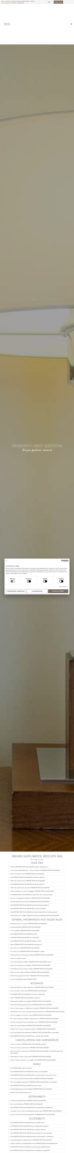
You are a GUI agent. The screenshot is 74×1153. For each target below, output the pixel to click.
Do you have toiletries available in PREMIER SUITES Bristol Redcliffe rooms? (31, 962)
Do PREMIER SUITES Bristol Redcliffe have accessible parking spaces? (29, 1126)
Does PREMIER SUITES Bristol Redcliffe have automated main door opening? (31, 1133)
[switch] (29, 581)
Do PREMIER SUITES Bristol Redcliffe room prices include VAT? (27, 994)
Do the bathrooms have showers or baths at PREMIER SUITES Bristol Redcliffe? (31, 969)
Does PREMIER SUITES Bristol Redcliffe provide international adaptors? (29, 905)
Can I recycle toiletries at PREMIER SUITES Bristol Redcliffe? (26, 1104)
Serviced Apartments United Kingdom (20, 1)
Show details (62, 586)
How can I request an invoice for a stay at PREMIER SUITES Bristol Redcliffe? (31, 1015)
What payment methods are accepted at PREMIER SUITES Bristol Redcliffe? (30, 1001)
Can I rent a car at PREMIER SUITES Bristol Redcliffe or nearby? (27, 951)
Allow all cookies (58, 591)
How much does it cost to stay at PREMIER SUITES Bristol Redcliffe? (28, 991)
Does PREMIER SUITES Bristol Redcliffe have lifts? (23, 934)
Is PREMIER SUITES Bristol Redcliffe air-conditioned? (24, 937)
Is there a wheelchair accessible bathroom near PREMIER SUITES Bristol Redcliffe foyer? (34, 1143)
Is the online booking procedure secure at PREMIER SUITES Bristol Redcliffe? (31, 1005)
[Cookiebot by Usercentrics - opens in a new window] (62, 561)
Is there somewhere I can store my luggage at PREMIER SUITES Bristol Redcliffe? (32, 891)
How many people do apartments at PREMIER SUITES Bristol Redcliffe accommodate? (33, 1082)
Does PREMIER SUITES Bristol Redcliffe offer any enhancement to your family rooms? (33, 1075)
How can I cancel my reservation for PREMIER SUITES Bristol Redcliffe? (29, 1048)
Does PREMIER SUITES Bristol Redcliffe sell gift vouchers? (26, 941)
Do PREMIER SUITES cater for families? (21, 1068)
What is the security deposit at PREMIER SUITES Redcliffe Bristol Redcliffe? (30, 1026)
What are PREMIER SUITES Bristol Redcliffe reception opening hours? (29, 867)
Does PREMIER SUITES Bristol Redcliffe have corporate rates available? (29, 1036)
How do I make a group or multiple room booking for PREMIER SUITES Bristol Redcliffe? (34, 1008)
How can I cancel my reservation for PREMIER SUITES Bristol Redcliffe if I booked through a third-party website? (36, 1052)
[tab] (37, 867)
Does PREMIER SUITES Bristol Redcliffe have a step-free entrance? (28, 1129)
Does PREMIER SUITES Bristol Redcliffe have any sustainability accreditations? (31, 1107)
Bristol (32, 1)
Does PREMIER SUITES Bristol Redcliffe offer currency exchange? (28, 908)
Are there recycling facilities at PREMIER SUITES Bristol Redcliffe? (28, 1101)
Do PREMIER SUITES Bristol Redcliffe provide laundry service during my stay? (31, 895)
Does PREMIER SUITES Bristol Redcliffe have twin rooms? (25, 1085)
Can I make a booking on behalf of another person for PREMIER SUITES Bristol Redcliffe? (34, 1019)
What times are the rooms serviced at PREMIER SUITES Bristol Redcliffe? (30, 888)
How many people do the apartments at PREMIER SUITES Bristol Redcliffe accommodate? (34, 1032)
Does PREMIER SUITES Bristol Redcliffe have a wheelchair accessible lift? (30, 1150)
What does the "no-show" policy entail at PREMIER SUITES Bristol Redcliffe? (30, 1056)
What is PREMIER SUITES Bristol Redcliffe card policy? (25, 998)
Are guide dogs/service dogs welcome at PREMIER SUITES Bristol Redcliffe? (31, 1140)
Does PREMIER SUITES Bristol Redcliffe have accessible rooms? (27, 1123)
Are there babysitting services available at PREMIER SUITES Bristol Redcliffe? (31, 1089)
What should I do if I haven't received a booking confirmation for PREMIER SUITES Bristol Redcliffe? (37, 1012)
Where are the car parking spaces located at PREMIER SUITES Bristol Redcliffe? (32, 955)
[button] (71, 24)
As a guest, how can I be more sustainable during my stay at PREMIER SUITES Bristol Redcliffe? (36, 1111)
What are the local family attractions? (20, 1092)
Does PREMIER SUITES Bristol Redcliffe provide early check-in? (27, 877)
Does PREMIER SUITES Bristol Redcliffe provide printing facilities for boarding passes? (33, 912)
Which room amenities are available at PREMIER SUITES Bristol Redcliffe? (30, 965)
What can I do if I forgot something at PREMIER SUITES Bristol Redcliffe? (30, 972)
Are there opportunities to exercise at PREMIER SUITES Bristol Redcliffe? (30, 902)
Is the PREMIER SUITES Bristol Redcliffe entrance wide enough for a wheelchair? (32, 1136)
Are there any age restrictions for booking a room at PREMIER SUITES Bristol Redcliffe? (34, 1022)
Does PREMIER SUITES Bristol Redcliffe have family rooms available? (29, 1072)
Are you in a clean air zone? (18, 958)
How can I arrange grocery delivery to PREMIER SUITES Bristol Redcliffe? (30, 898)
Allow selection (37, 591)
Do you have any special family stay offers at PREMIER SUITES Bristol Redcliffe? (31, 1079)
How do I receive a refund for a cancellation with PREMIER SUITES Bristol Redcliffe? (33, 1060)
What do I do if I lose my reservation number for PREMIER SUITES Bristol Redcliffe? (33, 1029)
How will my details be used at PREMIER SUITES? (23, 979)
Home (2, 1)
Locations (8, 1)
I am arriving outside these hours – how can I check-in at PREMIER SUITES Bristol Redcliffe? (35, 870)
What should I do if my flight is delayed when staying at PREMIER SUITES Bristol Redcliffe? (34, 915)
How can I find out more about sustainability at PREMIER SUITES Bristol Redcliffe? (32, 1114)
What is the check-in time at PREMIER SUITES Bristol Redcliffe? (27, 874)
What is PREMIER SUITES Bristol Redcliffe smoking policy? (26, 944)
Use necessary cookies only (16, 591)
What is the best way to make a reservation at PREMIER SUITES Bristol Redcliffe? (32, 987)
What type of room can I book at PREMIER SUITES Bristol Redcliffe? (28, 924)
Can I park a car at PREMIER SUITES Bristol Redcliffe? (25, 948)
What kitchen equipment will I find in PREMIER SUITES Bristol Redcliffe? (29, 976)
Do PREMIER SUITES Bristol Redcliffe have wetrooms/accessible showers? (30, 1147)
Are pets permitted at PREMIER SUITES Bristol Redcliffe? (25, 927)
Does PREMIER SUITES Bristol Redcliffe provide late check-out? (27, 884)
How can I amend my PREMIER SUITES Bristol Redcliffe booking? (28, 1044)
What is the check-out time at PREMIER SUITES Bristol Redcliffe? (27, 881)
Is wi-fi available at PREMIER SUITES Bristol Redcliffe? (24, 931)
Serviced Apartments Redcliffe (8, 3)
